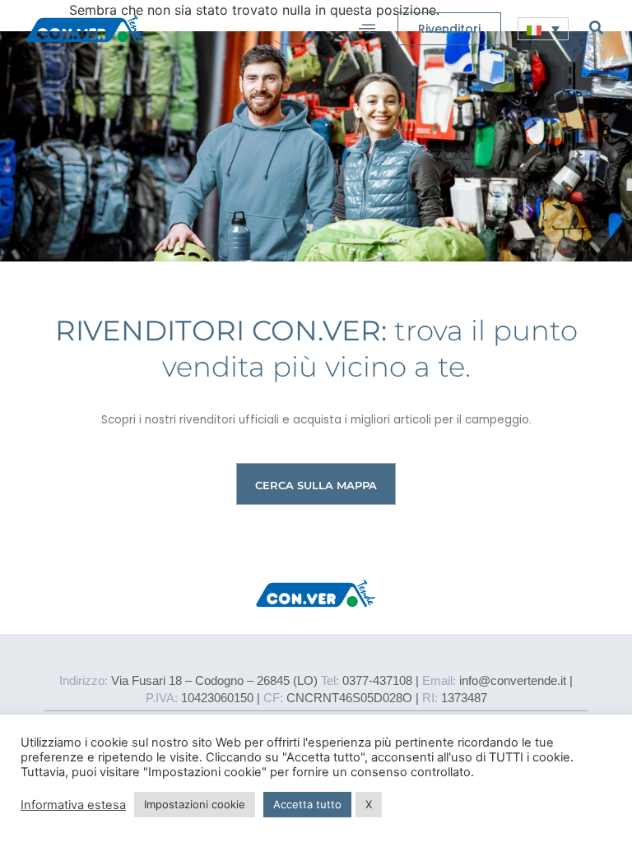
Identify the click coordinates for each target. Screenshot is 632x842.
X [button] (368, 804)
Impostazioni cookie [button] (194, 804)
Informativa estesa (73, 805)
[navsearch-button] (596, 27)
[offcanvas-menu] (367, 28)
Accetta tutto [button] (307, 804)
